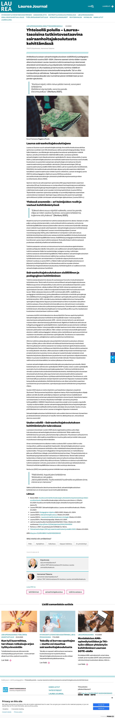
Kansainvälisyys (40, 15)
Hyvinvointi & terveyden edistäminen (16, 15)
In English (88, 17)
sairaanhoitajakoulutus (54, 592)
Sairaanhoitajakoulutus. (49, 515)
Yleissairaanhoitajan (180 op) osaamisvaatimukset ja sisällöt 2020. (53, 529)
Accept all (101, 705)
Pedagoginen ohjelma (47, 512)
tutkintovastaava (75, 592)
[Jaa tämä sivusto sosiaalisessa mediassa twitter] (113, 357)
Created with (32, 552)
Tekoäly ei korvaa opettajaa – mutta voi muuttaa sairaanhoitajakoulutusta (57, 644)
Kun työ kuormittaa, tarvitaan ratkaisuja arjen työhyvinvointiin (17, 644)
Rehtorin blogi (76, 17)
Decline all (101, 708)
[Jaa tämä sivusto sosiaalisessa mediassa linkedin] (113, 361)
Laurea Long (6, 20)
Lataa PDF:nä (31, 587)
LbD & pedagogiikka (85, 15)
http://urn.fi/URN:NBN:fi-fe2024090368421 (45, 533)
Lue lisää (4, 660)
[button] (30, 543)
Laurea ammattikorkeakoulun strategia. (55, 517)
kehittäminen (34, 592)
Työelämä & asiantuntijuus (37, 17)
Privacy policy (18, 712)
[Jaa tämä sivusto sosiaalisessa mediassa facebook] (113, 354)
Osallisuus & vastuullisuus (12, 17)
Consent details (6, 712)
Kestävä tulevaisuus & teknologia (62, 15)
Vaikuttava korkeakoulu (53, 26)
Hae (89, 6)
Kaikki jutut (98, 17)
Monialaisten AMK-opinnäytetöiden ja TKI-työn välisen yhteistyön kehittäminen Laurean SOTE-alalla (93, 644)
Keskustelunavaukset (59, 17)
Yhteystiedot (55, 690)
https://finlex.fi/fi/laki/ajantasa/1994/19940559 (55, 524)
